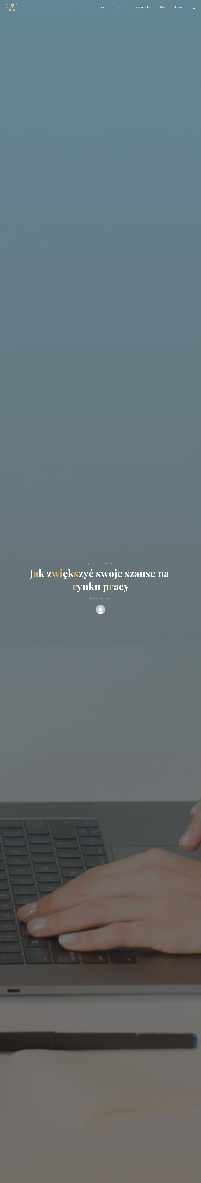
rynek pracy (94, 563)
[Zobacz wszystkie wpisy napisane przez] (100, 610)
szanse (109, 563)
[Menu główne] (192, 7)
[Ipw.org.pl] (12, 6)
